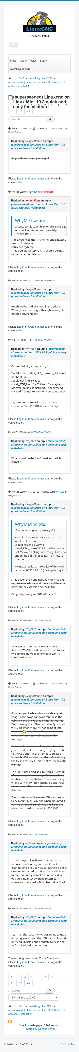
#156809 (60, 491)
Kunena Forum (47, 1029)
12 (20, 111)
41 (28, 111)
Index (13, 60)
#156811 (60, 683)
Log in (20, 178)
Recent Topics (28, 60)
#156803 (60, 128)
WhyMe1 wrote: (30, 220)
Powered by (30, 1029)
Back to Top (68, 1044)
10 (65, 105)
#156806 (35, 339)
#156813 (35, 908)
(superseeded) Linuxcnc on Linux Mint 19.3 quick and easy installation (38, 146)
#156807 (35, 432)
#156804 (35, 191)
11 (12, 111)
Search (44, 60)
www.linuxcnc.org (20, 68)
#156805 (35, 280)
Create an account (39, 178)
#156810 (35, 620)
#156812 (35, 834)
